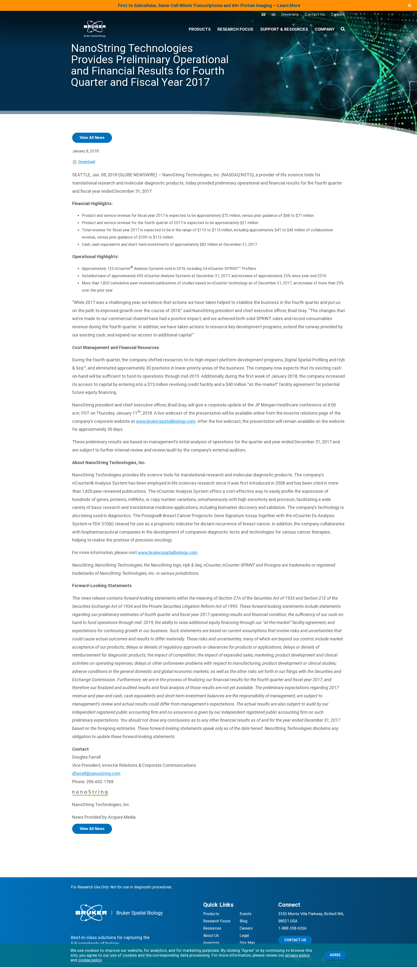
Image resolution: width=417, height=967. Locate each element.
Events (245, 914)
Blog (243, 921)
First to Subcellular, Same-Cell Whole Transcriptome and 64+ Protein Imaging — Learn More (209, 5)
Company (324, 29)
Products (211, 914)
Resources (212, 928)
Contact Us (315, 14)
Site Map (247, 942)
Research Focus (235, 29)
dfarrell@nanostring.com (96, 773)
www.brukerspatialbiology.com (165, 421)
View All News (92, 137)
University (290, 14)
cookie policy (90, 960)
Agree (335, 955)
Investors (211, 942)
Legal (244, 935)
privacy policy (297, 955)
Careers (338, 14)
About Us (211, 935)
